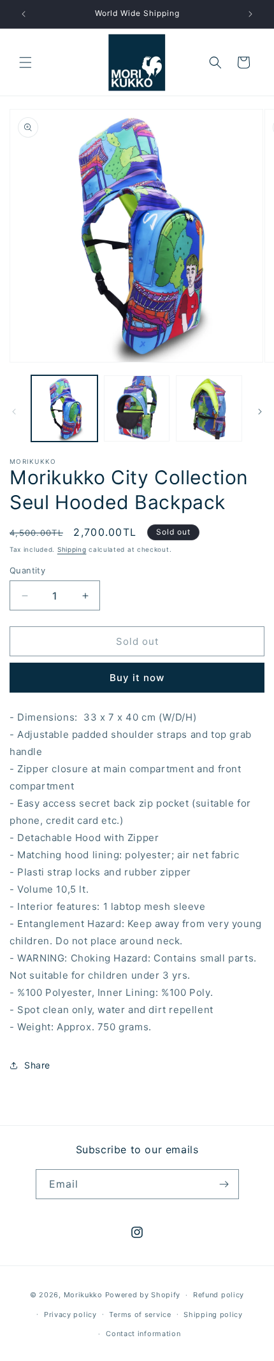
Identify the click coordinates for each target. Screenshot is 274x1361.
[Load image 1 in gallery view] (64, 408)
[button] (25, 62)
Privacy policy (70, 1314)
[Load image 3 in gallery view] (209, 408)
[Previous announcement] (24, 14)
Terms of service (140, 1314)
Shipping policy (213, 1314)
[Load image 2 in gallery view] (137, 408)
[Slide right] (260, 412)
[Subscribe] (224, 1184)
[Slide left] (14, 412)
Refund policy (218, 1294)
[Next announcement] (250, 14)
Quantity (27, 570)
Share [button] (37, 1065)
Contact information (143, 1333)
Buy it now (137, 678)
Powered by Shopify (143, 1294)
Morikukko (83, 1294)
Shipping (72, 549)
